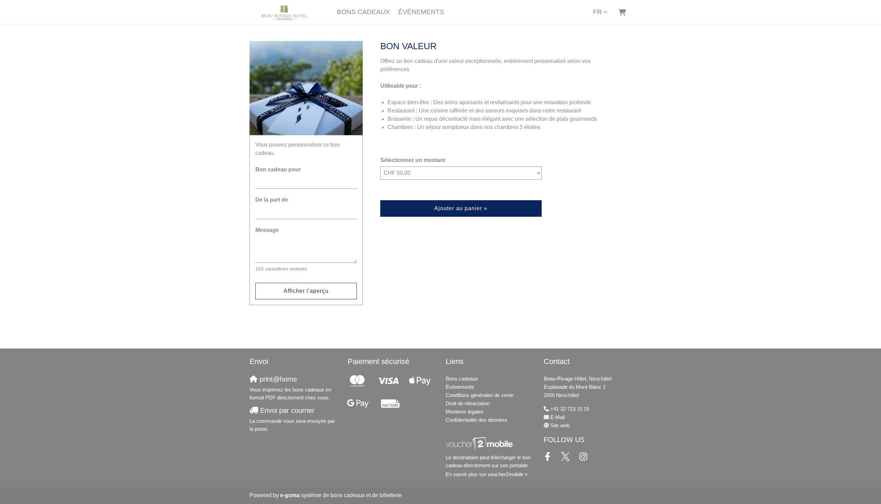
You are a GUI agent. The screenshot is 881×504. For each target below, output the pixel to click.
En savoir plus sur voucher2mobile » (487, 474)
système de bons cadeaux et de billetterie (341, 495)
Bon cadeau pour (278, 169)
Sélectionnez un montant (412, 160)
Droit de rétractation (468, 403)
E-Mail (557, 417)
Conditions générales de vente (479, 395)
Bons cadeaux (363, 11)
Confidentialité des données (476, 420)
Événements (421, 11)
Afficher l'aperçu (306, 291)
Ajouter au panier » (460, 208)
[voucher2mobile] (480, 444)
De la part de (271, 200)
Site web (560, 425)
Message (267, 230)
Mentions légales (465, 412)
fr (597, 11)
